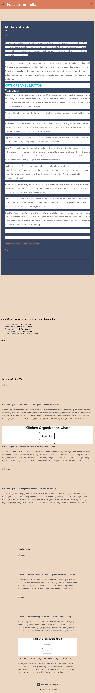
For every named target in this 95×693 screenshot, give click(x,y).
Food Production (13, 244)
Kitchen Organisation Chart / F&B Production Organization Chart (28, 447)
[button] (6, 35)
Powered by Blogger (49, 684)
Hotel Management (31, 244)
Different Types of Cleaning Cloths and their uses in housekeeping (29, 489)
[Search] (39, 4)
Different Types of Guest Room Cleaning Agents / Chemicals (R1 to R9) (30, 405)
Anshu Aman (10, 326)
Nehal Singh (10, 324)
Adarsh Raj (9, 329)
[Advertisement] (47, 296)
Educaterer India (21, 4)
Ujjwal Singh (10, 331)
